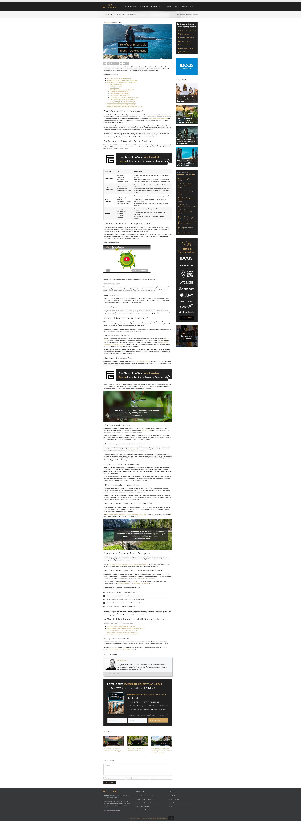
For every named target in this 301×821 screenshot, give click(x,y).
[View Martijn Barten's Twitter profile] (110, 673)
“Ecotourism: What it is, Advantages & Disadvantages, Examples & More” (129, 564)
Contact (171, 806)
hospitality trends (146, 430)
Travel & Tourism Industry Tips (145, 799)
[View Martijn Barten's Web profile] (118, 673)
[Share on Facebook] (111, 63)
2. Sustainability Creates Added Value (120, 93)
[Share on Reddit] (114, 63)
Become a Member (174, 799)
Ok (171, 818)
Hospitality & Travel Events (144, 803)
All (180, 14)
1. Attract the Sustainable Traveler (119, 91)
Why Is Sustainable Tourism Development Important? (121, 82)
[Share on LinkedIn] (104, 63)
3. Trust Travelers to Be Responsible (119, 95)
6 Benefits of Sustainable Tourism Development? (120, 90)
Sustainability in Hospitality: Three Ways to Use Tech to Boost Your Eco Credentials (161, 751)
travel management (132, 449)
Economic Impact (114, 88)
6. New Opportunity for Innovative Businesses (122, 101)
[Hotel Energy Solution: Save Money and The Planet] (137, 736)
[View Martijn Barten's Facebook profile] (107, 673)
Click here (154, 818)
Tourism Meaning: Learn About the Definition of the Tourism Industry (126, 628)
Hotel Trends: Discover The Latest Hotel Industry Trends (122, 630)
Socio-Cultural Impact (116, 86)
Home (178, 14)
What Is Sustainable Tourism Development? (119, 78)
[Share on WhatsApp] (117, 63)
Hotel (110, 649)
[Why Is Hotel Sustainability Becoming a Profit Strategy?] (113, 736)
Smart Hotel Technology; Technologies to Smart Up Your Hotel (124, 634)
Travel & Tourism (126, 649)
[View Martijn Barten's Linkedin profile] (114, 673)
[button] (197, 6)
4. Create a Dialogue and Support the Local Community (125, 97)
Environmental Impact (116, 84)
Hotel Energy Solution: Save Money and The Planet (121, 626)
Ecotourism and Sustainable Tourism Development (121, 105)
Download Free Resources (144, 810)
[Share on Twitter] (108, 63)
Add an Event (172, 803)
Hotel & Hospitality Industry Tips (145, 796)
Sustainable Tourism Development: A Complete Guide (121, 103)
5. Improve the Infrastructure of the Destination (123, 99)
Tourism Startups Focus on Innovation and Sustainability (122, 632)
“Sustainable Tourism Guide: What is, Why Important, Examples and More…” (127, 514)
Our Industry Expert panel (143, 806)
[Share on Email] (124, 63)
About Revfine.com (174, 796)
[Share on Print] (121, 63)
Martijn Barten (108, 22)
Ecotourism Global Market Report (158, 118)
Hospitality (116, 649)
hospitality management (143, 361)
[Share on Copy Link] (127, 63)
